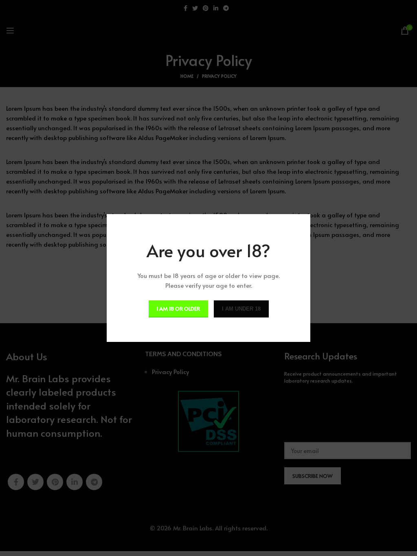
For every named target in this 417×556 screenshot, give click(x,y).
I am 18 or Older (178, 308)
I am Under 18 (241, 309)
